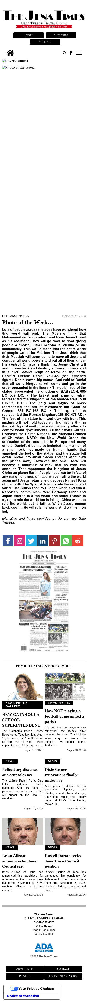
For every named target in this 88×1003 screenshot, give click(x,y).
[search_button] (64, 53)
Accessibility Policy (63, 976)
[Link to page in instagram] (19, 540)
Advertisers (25, 969)
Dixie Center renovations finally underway (61, 774)
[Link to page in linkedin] (42, 540)
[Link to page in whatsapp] (66, 540)
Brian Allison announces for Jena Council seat (19, 861)
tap (78, 53)
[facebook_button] (71, 53)
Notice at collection (23, 996)
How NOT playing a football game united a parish (64, 716)
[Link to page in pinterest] (54, 540)
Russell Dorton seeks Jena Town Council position (63, 861)
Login (29, 35)
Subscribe (61, 35)
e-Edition (44, 41)
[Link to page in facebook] (8, 540)
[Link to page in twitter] (31, 540)
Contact (63, 969)
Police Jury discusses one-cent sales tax (20, 772)
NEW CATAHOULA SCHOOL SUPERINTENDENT (21, 719)
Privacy (24, 976)
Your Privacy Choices (36, 988)
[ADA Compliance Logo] (44, 952)
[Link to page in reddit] (77, 540)
